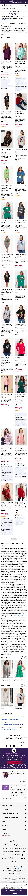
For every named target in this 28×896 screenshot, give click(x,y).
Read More (3, 34)
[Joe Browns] (17, 851)
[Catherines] (23, 848)
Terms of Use (17, 866)
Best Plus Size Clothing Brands (13, 871)
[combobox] (14, 8)
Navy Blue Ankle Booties (13, 719)
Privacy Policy (9, 866)
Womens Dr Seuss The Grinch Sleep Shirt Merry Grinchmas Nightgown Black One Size (7, 292)
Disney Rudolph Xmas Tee (20, 291)
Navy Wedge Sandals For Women (8, 722)
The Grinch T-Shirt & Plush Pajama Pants (6, 113)
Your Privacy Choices (12, 868)
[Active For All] (23, 854)
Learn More (3, 19)
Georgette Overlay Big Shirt (6, 63)
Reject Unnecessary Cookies (14, 890)
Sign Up (21, 742)
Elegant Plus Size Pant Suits (6, 727)
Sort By (10, 37)
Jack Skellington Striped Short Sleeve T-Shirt (20, 222)
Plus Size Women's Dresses (6, 724)
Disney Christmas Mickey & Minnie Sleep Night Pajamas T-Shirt (7, 256)
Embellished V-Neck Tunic (19, 359)
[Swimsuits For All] (17, 854)
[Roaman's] (17, 848)
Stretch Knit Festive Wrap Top (7, 151)
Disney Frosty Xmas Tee (21, 186)
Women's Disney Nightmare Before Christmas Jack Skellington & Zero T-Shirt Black (6, 361)
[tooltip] (4, 1)
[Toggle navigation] (2, 5)
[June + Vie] (4, 854)
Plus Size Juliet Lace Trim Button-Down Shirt (7, 504)
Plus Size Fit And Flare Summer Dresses (9, 729)
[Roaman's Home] (8, 5)
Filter (3, 37)
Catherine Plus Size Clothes (6, 716)
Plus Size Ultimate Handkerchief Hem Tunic (21, 504)
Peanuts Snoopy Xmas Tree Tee (6, 222)
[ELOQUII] (10, 854)
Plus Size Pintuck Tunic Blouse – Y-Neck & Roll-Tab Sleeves (6, 449)
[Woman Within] (10, 848)
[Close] (26, 885)
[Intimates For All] (4, 858)
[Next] (25, 657)
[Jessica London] (4, 851)
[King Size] (23, 858)
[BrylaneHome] (17, 858)
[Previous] (22, 657)
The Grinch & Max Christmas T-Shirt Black (20, 326)
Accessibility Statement (14, 873)
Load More (14, 539)
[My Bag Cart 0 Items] (25, 5)
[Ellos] (24, 851)
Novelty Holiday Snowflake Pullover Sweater (19, 114)
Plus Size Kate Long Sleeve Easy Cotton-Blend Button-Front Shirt (21, 449)
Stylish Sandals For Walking (19, 716)
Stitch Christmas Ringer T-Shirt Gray (20, 256)
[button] (22, 5)
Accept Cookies (14, 893)
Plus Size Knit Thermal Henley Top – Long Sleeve (20, 397)
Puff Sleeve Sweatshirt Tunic (6, 396)
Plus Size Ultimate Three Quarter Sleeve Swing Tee (21, 64)
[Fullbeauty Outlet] (14, 861)
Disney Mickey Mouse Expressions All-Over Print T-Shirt (7, 326)
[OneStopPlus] (4, 848)
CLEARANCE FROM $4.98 (14, 11)
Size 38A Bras (4, 719)
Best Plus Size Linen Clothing (19, 724)
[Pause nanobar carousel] (12, 14)
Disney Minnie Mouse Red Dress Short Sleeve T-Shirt (21, 152)
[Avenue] (10, 851)
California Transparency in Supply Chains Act (13, 870)
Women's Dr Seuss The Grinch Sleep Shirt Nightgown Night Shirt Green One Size (6, 188)
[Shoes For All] (10, 858)
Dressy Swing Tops (17, 727)
